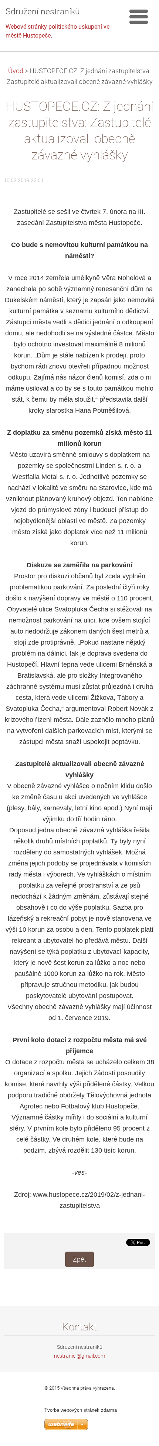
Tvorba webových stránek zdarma (80, 1410)
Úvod (15, 71)
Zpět (79, 1259)
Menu (139, 17)
